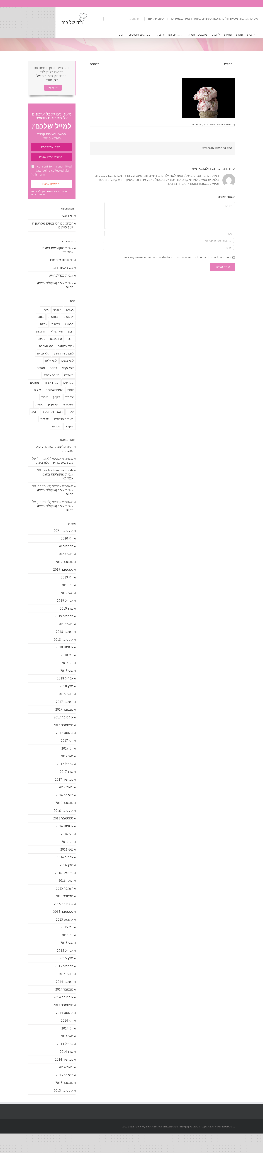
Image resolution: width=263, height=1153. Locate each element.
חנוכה (70, 339)
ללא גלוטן (51, 360)
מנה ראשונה (51, 382)
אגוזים (70, 309)
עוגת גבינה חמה (62, 267)
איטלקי (57, 309)
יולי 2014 (67, 1020)
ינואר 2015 (66, 974)
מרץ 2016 (66, 865)
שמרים (56, 426)
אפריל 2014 (65, 1044)
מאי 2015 (66, 943)
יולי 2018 (67, 655)
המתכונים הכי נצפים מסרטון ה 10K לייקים (52, 225)
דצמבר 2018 (64, 632)
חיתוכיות (41, 331)
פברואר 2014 (64, 1059)
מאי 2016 (66, 849)
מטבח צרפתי (51, 375)
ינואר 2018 (66, 694)
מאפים (41, 368)
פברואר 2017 (64, 779)
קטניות (39, 404)
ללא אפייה (43, 353)
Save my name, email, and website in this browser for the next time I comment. (177, 257)
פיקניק (56, 397)
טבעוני (41, 339)
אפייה (45, 309)
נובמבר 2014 (64, 989)
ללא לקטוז (68, 368)
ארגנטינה (68, 317)
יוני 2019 (67, 585)
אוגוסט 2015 (64, 919)
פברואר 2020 (64, 546)
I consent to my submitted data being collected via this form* (51, 170)
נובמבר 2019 (64, 562)
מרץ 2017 (66, 772)
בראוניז (69, 324)
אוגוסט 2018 (64, 647)
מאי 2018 (66, 671)
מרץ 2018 (66, 686)
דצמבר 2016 (64, 795)
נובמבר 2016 (64, 803)
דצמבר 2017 (64, 702)
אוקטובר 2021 (63, 531)
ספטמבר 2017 (63, 725)
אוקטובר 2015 (63, 904)
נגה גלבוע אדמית (224, 124)
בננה (41, 317)
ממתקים (68, 382)
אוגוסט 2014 (64, 1013)
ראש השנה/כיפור (52, 411)
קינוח (70, 411)
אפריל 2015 (65, 950)
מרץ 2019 (66, 608)
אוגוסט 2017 (64, 733)
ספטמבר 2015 (63, 912)
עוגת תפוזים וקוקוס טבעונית (54, 449)
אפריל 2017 (65, 764)
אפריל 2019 (65, 600)
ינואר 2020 (66, 554)
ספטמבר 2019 (63, 569)
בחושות (53, 317)
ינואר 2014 (66, 1067)
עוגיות (37, 390)
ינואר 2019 (66, 624)
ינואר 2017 (66, 787)
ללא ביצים (67, 360)
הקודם (228, 64)
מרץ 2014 (66, 1051)
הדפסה (94, 64)
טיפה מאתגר (66, 346)
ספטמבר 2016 (63, 818)
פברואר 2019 (64, 616)
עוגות (70, 390)
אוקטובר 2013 (63, 1090)
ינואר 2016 (66, 880)
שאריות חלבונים (64, 419)
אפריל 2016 (65, 857)
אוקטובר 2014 (63, 997)
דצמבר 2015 (64, 888)
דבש (71, 331)
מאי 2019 (66, 593)
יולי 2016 (67, 834)
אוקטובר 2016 (63, 811)
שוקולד (69, 426)
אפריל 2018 (65, 678)
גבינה (43, 324)
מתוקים (34, 382)
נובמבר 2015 (64, 896)
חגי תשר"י (57, 331)
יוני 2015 (67, 935)
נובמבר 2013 (64, 1083)
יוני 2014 (67, 1028)
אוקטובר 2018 (63, 639)
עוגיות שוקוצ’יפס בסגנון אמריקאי (57, 250)
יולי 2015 (67, 927)
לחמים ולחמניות (64, 353)
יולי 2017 (67, 740)
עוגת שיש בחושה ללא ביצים (54, 462)
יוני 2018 (67, 663)
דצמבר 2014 (64, 982)
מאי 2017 (66, 756)
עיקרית (69, 397)
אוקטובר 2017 (63, 717)
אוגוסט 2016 (64, 826)
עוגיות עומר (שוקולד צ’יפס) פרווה (55, 285)
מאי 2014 (66, 1036)
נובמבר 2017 (64, 709)
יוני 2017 (67, 748)
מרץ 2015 (66, 958)
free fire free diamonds (57, 470)
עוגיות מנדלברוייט (61, 275)
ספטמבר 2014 (63, 1005)
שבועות (44, 419)
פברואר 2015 (64, 966)
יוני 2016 (67, 842)
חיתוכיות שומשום (61, 260)
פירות (44, 397)
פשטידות (68, 404)
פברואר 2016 (64, 873)
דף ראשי (67, 215)
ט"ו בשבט (56, 339)
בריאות (56, 324)
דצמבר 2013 (64, 1075)
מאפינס (69, 375)
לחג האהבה (46, 346)
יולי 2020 (67, 538)
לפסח (53, 368)
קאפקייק (53, 404)
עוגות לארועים (54, 390)
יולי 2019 (67, 577)
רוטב (34, 411)
